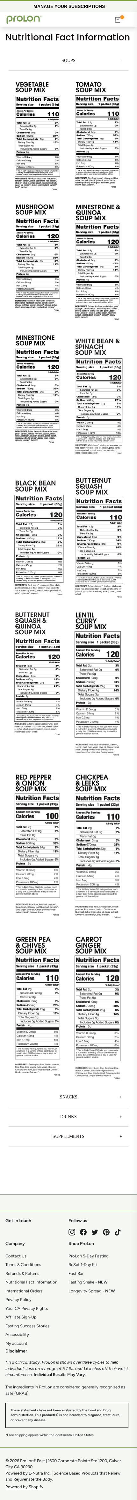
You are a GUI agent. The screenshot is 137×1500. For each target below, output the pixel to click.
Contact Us (15, 1256)
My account (16, 1343)
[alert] (68, 6)
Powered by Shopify (24, 1486)
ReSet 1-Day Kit (82, 1264)
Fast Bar (75, 1273)
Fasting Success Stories (27, 1326)
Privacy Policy (18, 1299)
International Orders (23, 1291)
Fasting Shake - (88, 1282)
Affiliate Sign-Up (21, 1317)
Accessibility (17, 1334)
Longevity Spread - (91, 1291)
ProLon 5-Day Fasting (88, 1256)
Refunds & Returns (22, 1273)
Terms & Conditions (23, 1264)
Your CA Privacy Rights (26, 1308)
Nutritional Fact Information (31, 1282)
